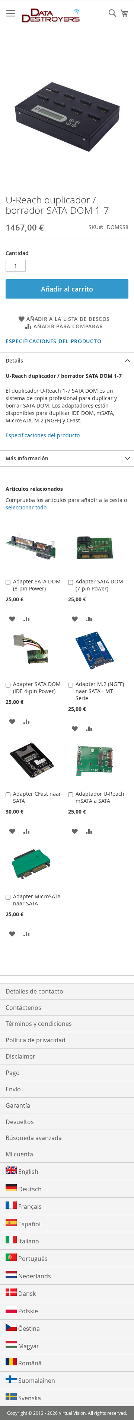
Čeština (28, 1328)
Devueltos (20, 1122)
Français (29, 1206)
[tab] (67, 360)
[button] (12, 618)
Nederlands (34, 1276)
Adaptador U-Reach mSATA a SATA (100, 797)
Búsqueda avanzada (34, 1138)
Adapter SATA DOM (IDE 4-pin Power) (37, 687)
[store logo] (51, 16)
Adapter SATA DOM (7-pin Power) (99, 585)
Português (32, 1259)
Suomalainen (36, 1380)
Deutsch (29, 1189)
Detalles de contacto (34, 991)
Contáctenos (23, 1008)
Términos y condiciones (39, 1024)
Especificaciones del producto (53, 341)
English (27, 1172)
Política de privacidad (36, 1040)
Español (29, 1224)
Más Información (27, 458)
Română (29, 1363)
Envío (13, 1089)
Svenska (29, 1398)
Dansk (26, 1293)
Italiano (28, 1241)
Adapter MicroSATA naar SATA (37, 900)
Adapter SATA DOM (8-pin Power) (37, 585)
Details (14, 360)
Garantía (18, 1105)
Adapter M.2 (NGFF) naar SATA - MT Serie (100, 691)
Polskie (27, 1311)
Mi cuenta (19, 1154)
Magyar (28, 1346)
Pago (13, 1073)
